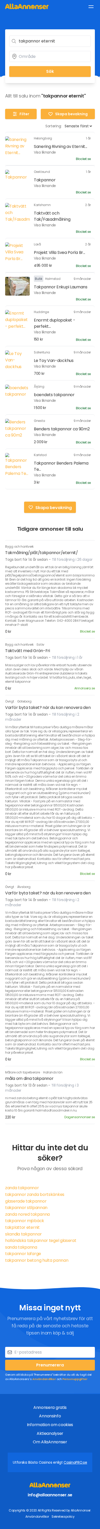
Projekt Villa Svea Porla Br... (59, 252)
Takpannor (44, 180)
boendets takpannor (54, 395)
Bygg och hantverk (19, 546)
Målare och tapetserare (23, 1072)
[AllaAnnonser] (27, 6)
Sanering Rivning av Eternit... (60, 146)
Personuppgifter (74, 1379)
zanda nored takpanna (27, 1214)
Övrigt (10, 701)
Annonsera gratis (50, 1407)
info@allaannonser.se (50, 1495)
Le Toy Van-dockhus (54, 360)
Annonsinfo (50, 1416)
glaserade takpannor (25, 1201)
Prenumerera (50, 1365)
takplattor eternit (22, 1227)
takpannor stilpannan (26, 1208)
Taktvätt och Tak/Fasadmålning (52, 216)
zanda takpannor (22, 1188)
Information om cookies (50, 1425)
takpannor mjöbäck (24, 1221)
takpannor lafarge (23, 1254)
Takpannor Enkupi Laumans (60, 287)
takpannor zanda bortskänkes (34, 1194)
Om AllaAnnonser (50, 1442)
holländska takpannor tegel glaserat (40, 1240)
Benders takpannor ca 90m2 (62, 429)
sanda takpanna (21, 1247)
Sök (50, 71)
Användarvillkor (44, 1379)
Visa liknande (45, 152)
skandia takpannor (23, 1234)
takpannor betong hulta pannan (36, 1260)
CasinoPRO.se (75, 1462)
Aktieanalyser (50, 1433)
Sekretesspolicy (63, 1516)
